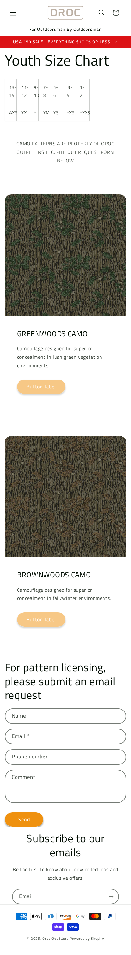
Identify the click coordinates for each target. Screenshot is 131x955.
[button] (13, 12)
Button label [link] (41, 386)
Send (24, 819)
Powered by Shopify (86, 938)
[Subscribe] (111, 896)
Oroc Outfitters (55, 938)
